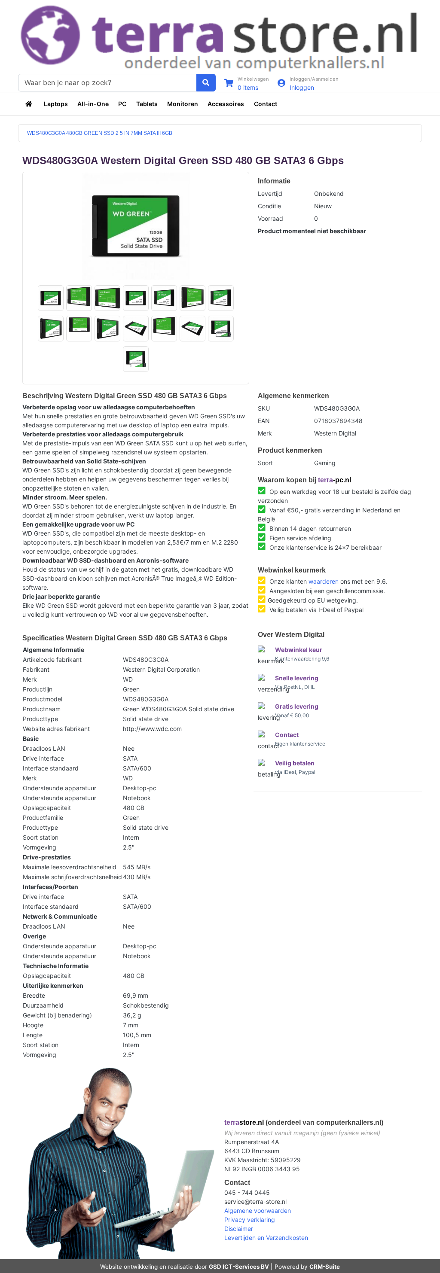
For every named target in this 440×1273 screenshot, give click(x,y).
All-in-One (93, 103)
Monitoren (182, 103)
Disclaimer (238, 1228)
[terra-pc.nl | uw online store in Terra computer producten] (30, 104)
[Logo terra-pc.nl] (220, 37)
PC (122, 103)
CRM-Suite (324, 1266)
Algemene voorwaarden (257, 1210)
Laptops (56, 103)
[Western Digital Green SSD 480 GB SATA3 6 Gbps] (135, 226)
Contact (265, 103)
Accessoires (226, 103)
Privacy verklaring (249, 1219)
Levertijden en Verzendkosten (266, 1237)
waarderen (324, 581)
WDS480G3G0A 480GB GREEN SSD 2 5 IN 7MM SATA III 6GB (99, 133)
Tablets (147, 103)
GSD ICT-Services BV (239, 1266)
